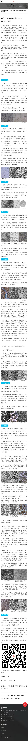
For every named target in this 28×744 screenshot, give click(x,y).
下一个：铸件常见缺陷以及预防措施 (10, 698)
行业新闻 (13, 10)
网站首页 (3, 10)
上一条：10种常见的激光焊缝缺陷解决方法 (12, 695)
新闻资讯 (8, 10)
